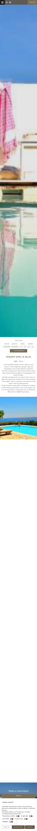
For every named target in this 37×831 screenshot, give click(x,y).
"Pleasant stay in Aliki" (18, 692)
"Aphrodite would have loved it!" (18, 671)
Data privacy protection (14, 814)
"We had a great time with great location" (18, 587)
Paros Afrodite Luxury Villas (17, 513)
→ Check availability (18, 351)
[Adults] (22, 346)
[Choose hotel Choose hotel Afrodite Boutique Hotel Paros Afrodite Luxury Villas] (18, 340)
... (18, 773)
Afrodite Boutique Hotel (15, 475)
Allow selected (18, 827)
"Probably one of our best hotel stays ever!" (18, 543)
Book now (32, 2)
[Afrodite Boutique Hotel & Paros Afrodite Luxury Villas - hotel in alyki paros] (36, 1)
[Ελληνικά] (10, 2)
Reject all (7, 827)
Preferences (19, 819)
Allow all (30, 827)
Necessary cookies (8, 816)
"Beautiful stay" (18, 609)
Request (18, 796)
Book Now (6, 479)
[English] (6, 2)
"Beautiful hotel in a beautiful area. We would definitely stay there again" (18, 717)
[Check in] (7, 346)
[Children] (30, 346)
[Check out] (14, 346)
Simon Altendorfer (18, 565)
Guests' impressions (18, 529)
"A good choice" (18, 629)
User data (5, 819)
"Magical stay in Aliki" (18, 649)
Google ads (24, 816)
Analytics (5, 822)
